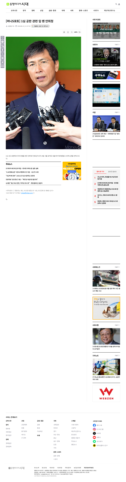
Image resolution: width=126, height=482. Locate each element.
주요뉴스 (74, 441)
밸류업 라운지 (75, 438)
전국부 (55, 428)
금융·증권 (52, 10)
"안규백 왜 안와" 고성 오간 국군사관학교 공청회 (20, 176)
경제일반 (8, 443)
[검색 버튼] (116, 4)
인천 (54, 444)
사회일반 (56, 425)
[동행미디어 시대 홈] (17, 4)
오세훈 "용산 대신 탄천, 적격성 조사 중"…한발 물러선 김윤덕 (24, 183)
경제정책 (8, 446)
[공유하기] (68, 32)
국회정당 (8, 432)
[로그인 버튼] (119, 4)
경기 (54, 431)
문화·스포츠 (83, 10)
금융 (38, 425)
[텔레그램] (2, 62)
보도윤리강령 (77, 468)
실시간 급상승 (112, 171)
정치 (24, 10)
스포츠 (55, 459)
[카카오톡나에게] (2, 46)
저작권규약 (68, 467)
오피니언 (14, 10)
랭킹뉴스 (74, 444)
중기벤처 (24, 431)
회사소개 (36, 468)
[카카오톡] (2, 42)
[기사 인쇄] (64, 32)
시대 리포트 (97, 19)
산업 (41, 10)
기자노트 (96, 355)
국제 (63, 10)
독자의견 (52, 468)
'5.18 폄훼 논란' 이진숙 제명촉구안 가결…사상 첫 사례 (22, 172)
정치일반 (8, 435)
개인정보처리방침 (88, 467)
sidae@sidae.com (27, 193)
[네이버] (2, 58)
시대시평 (96, 325)
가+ (79, 32)
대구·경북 (56, 441)
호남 (54, 438)
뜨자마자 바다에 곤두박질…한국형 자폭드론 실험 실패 (22, 168)
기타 (54, 448)
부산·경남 (56, 434)
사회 (71, 10)
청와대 (8, 428)
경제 (33, 10)
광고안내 (44, 468)
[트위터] (2, 54)
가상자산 (40, 431)
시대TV (96, 10)
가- (72, 32)
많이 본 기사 (100, 171)
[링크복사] (2, 66)
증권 (38, 428)
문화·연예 (56, 456)
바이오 (23, 434)
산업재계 (24, 425)
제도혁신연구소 (109, 10)
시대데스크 (96, 267)
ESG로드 (74, 434)
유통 (22, 428)
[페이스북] (2, 50)
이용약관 (59, 467)
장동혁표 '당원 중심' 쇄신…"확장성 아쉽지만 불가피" (22, 179)
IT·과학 (23, 438)
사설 (94, 112)
